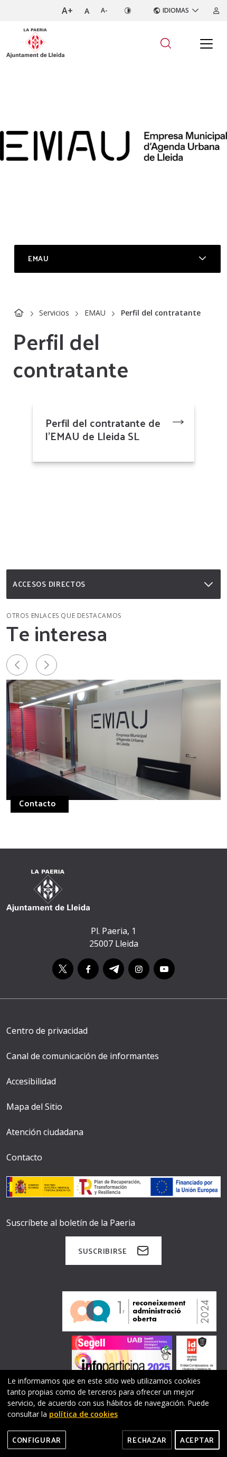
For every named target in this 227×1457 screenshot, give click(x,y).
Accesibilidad (31, 1081)
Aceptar (197, 1439)
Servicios (54, 313)
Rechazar (147, 1439)
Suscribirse (102, 1251)
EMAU (95, 313)
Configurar (36, 1439)
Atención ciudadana (44, 1132)
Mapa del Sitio (34, 1106)
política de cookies (83, 1414)
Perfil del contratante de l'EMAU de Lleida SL (102, 429)
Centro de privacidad (47, 1030)
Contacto (37, 803)
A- (104, 10)
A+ (67, 10)
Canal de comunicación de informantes (82, 1056)
